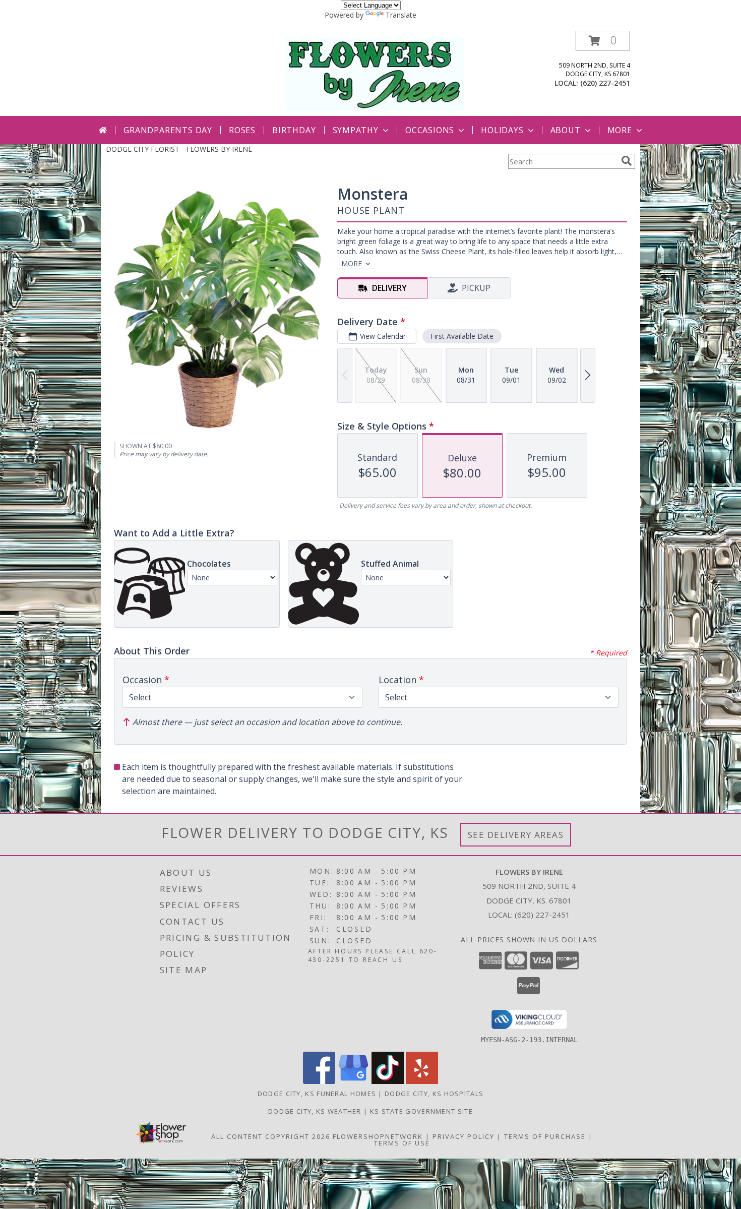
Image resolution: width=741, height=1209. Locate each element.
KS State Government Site (421, 1111)
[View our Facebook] (319, 1081)
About (565, 130)
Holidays (502, 130)
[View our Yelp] (422, 1081)
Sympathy (356, 130)
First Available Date (461, 336)
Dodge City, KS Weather (314, 1111)
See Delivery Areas (516, 834)
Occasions (429, 130)
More (619, 130)
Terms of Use (402, 1142)
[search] (627, 160)
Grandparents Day (168, 130)
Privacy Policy (464, 1136)
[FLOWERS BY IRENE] (374, 73)
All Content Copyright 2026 (270, 1136)
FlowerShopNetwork (378, 1136)
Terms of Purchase (545, 1136)
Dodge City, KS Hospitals (434, 1093)
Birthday (294, 130)
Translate (401, 15)
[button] (603, 40)
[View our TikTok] (388, 1081)
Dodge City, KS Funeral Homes (317, 1093)
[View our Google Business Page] (353, 1081)
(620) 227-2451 (605, 83)
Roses (242, 130)
